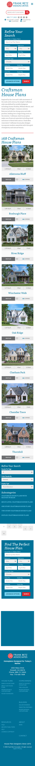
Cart (24, 21)
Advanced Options (13, 81)
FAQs (3, 725)
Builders (23, 702)
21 (4, 533)
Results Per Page (6, 469)
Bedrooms (7, 45)
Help (2, 729)
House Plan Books (7, 693)
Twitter (24, 17)
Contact (23, 736)
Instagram (26, 17)
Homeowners (25, 681)
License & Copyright (7, 732)
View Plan (8, 179)
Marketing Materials (25, 707)
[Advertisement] (17, 628)
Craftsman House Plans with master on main (14, 496)
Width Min (7, 65)
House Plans (7, 681)
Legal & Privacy (17, 748)
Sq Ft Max (20, 52)
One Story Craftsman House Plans (16, 506)
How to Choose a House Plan (24, 684)
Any (7, 48)
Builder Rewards (24, 705)
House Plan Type (9, 59)
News (20, 725)
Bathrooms (21, 45)
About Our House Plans (7, 686)
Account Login (13, 20)
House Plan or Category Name (13, 39)
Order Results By (6, 476)
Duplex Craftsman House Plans (15, 515)
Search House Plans (7, 683)
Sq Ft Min (7, 52)
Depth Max (20, 72)
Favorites (26, 20)
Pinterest (18, 17)
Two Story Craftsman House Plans (16, 511)
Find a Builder (23, 687)
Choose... (9, 62)
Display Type (5, 484)
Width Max (20, 65)
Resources (6, 722)
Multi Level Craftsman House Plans (17, 502)
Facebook (21, 17)
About (22, 722)
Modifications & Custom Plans (6, 690)
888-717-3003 (12, 17)
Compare (14, 21)
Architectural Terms (8, 727)
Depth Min (7, 72)
